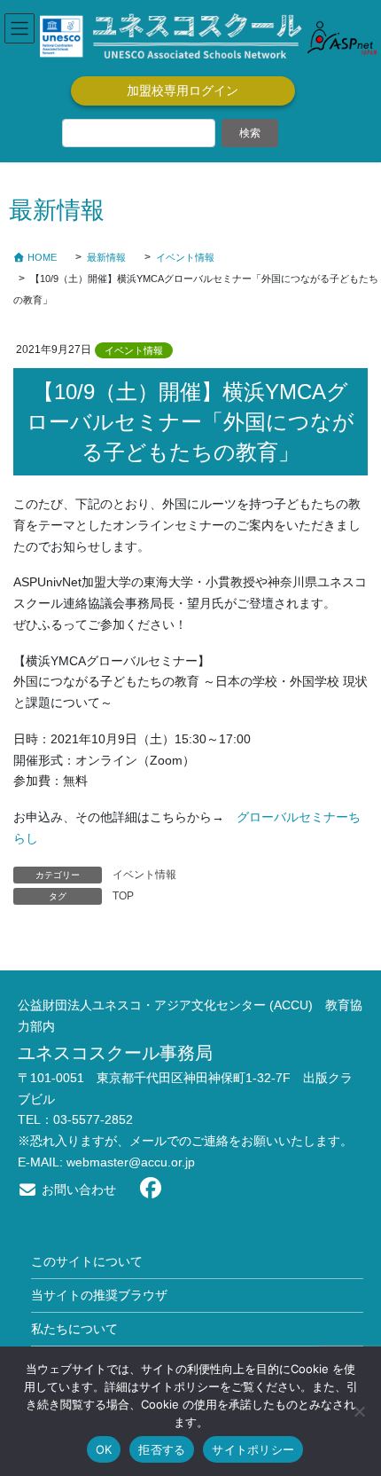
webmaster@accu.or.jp (130, 1162)
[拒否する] (359, 1411)
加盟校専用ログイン (182, 90)
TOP (123, 896)
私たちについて (74, 1329)
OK (104, 1449)
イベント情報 (134, 350)
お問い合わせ (77, 1189)
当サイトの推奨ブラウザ (99, 1295)
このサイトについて (87, 1261)
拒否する (161, 1449)
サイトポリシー (253, 1449)
